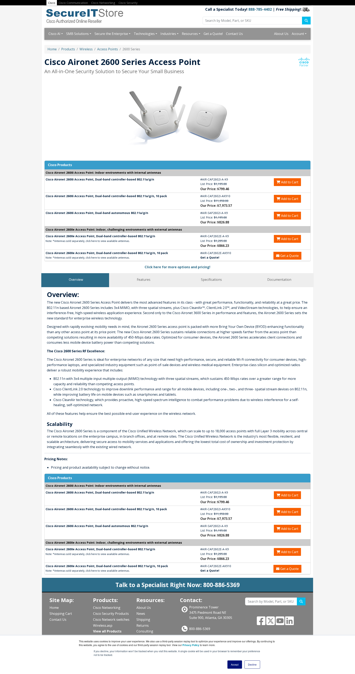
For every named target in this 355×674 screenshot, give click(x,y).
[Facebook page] (261, 623)
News (140, 613)
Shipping (143, 619)
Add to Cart (289, 182)
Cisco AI (54, 33)
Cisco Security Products (111, 613)
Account (298, 33)
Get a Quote (289, 255)
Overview (76, 279)
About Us (281, 33)
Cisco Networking (106, 607)
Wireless (86, 49)
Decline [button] (252, 664)
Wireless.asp (102, 625)
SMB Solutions (77, 33)
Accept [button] (235, 664)
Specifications (211, 279)
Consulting (144, 631)
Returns (142, 625)
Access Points (107, 49)
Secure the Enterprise (111, 33)
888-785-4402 (260, 9)
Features (143, 279)
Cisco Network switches (111, 619)
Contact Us (234, 33)
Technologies (144, 33)
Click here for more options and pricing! (177, 267)
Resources (190, 33)
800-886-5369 (199, 629)
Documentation (279, 279)
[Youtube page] (280, 623)
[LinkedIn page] (289, 623)
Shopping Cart (61, 613)
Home (52, 49)
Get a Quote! (213, 33)
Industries (168, 33)
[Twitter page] (270, 623)
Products (68, 49)
